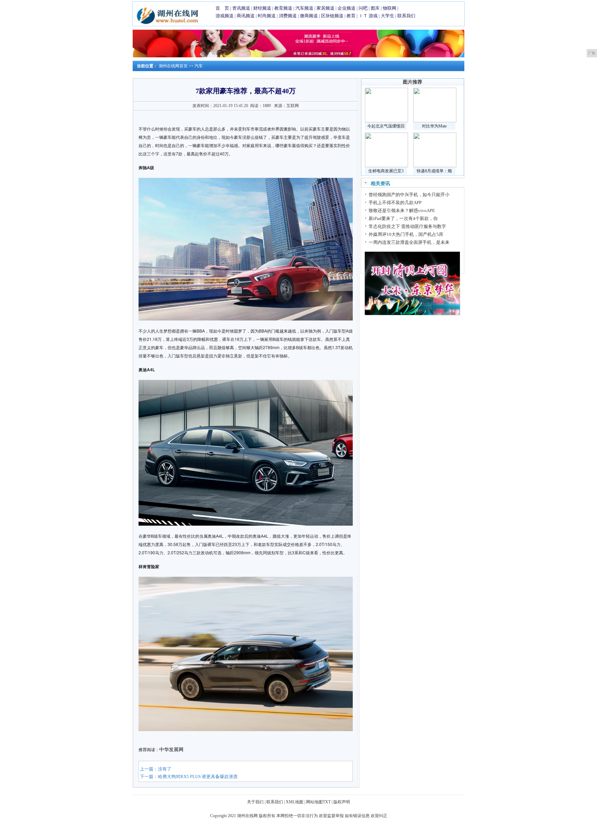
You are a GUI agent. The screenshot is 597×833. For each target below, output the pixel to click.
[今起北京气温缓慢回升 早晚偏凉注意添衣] (386, 120)
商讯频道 (246, 15)
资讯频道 (241, 8)
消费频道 (288, 15)
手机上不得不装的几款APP (395, 202)
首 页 (222, 8)
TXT (327, 802)
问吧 (363, 8)
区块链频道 (332, 15)
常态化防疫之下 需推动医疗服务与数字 (407, 226)
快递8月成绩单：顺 (434, 171)
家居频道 (325, 8)
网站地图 (314, 802)
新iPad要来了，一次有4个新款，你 (403, 218)
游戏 (373, 15)
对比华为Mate (434, 126)
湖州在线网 (247, 815)
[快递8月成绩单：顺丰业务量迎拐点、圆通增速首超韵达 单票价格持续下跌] (434, 165)
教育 (351, 15)
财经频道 (262, 8)
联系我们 (406, 15)
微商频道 (309, 15)
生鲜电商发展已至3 (386, 171)
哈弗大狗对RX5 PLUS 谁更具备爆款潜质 (198, 776)
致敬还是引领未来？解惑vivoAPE (402, 210)
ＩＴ (363, 15)
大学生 (387, 15)
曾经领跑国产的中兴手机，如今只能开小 (409, 194)
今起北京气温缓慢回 (386, 126)
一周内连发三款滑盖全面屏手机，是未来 (409, 242)
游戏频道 (225, 15)
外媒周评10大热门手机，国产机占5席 (406, 234)
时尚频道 (267, 15)
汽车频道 (304, 8)
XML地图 (294, 802)
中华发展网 (171, 749)
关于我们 (255, 802)
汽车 (199, 66)
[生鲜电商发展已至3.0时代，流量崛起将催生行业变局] (386, 165)
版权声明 (341, 802)
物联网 (389, 8)
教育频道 (283, 8)
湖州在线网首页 (173, 66)
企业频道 (347, 8)
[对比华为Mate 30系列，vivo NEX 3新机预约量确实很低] (434, 120)
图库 (375, 8)
